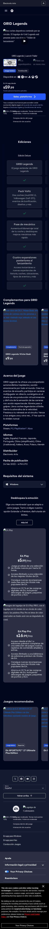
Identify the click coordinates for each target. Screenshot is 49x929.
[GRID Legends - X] (15, 778)
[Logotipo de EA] (12, 10)
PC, (12, 428)
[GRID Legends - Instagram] (33, 778)
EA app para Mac (10, 840)
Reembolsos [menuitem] (11, 878)
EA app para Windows (12, 836)
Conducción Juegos (12, 844)
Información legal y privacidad (20, 864)
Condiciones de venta (32, 107)
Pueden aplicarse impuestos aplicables (15, 91)
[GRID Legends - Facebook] (21, 778)
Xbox (30, 428)
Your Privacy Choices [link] (21, 872)
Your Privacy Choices (24, 925)
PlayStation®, (21, 428)
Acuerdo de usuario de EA (33, 105)
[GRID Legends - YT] (27, 778)
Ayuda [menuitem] (8, 858)
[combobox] (24, 787)
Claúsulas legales (16, 107)
